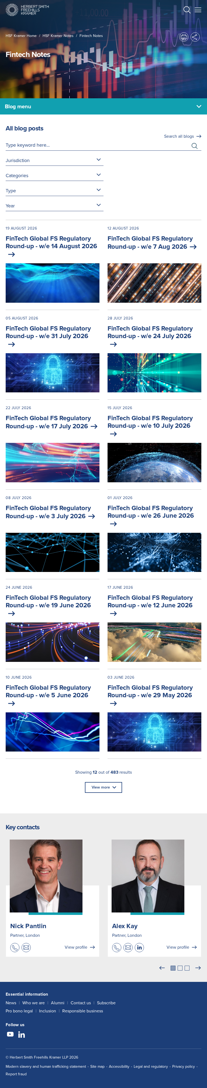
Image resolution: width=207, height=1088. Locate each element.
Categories (17, 175)
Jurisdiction (18, 160)
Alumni (57, 1003)
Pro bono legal (19, 1011)
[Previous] (162, 968)
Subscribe (106, 1003)
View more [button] (101, 787)
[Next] (198, 968)
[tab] (173, 968)
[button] (187, 10)
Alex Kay (124, 926)
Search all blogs (179, 136)
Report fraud (16, 1074)
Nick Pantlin (28, 926)
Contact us (81, 1003)
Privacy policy (183, 1066)
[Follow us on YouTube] (10, 1035)
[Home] (27, 10)
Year (10, 205)
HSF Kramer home (21, 36)
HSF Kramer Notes (58, 36)
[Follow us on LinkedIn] (21, 1035)
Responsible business (82, 1011)
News (11, 1003)
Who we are (33, 1003)
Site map (97, 1066)
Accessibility (119, 1066)
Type (11, 190)
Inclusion (47, 1011)
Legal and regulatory (151, 1066)
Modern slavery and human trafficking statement (46, 1066)
